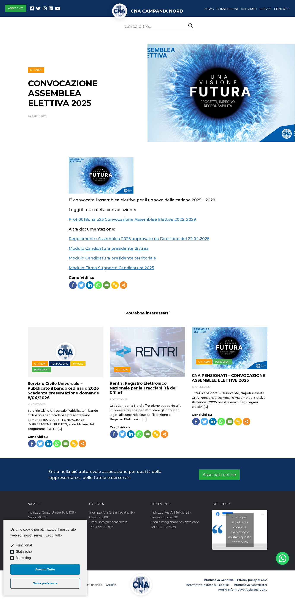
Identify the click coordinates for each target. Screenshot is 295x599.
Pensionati (41, 369)
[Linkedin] (90, 285)
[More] (123, 285)
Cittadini (36, 69)
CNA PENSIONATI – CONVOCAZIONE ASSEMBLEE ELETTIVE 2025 (228, 378)
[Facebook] (73, 285)
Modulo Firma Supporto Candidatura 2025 (111, 268)
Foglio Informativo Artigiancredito (242, 589)
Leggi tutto (54, 535)
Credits (111, 584)
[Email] (106, 285)
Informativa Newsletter (250, 584)
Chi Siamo (249, 9)
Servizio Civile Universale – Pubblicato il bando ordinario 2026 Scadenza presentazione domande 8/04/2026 (63, 390)
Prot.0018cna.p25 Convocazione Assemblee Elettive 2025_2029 (132, 219)
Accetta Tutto (45, 569)
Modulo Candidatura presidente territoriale (112, 258)
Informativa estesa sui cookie (207, 584)
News (209, 9)
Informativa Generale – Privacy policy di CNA (235, 579)
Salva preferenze (45, 583)
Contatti (282, 9)
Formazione (59, 363)
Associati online (219, 474)
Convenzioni (227, 9)
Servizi (265, 9)
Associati (15, 8)
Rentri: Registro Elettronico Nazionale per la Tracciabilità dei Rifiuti (143, 388)
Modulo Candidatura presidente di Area (109, 248)
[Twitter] (81, 285)
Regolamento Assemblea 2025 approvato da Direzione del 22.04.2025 (139, 238)
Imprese (78, 363)
